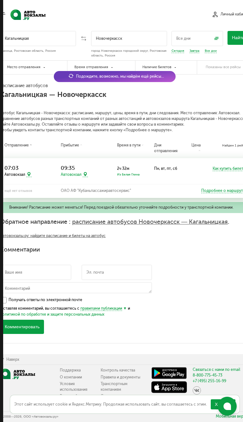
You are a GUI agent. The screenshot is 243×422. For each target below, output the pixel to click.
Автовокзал (71, 174)
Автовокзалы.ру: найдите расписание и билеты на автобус (53, 236)
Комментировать (22, 326)
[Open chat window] (227, 406)
